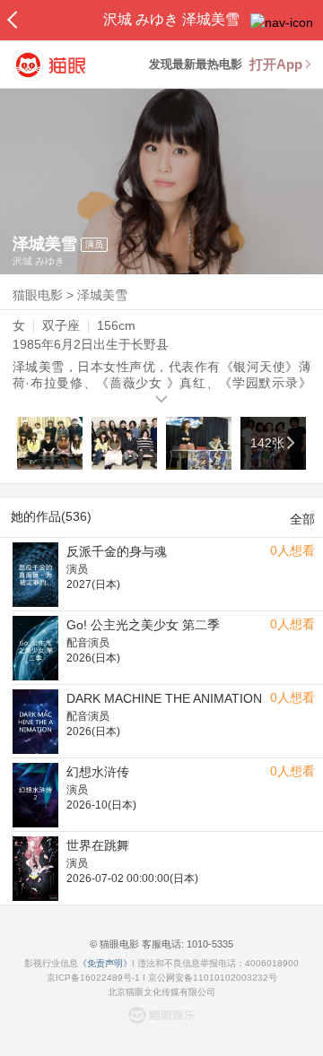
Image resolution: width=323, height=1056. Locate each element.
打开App (275, 64)
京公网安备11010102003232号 (212, 977)
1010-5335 (208, 944)
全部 (302, 519)
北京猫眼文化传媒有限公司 (161, 992)
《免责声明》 (105, 963)
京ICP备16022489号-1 (93, 977)
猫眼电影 (38, 295)
